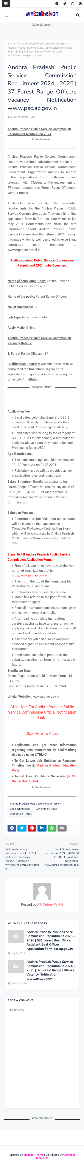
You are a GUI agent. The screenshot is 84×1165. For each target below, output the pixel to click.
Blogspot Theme (33, 1154)
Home (11, 43)
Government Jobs (46, 808)
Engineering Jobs (20, 808)
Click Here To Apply (42, 733)
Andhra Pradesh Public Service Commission (42, 43)
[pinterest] (80, 3)
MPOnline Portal (19, 117)
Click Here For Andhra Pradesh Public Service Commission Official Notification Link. (42, 712)
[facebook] (56, 3)
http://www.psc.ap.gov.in (29, 575)
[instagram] (72, 3)
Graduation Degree (21, 814)
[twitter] (64, 3)
